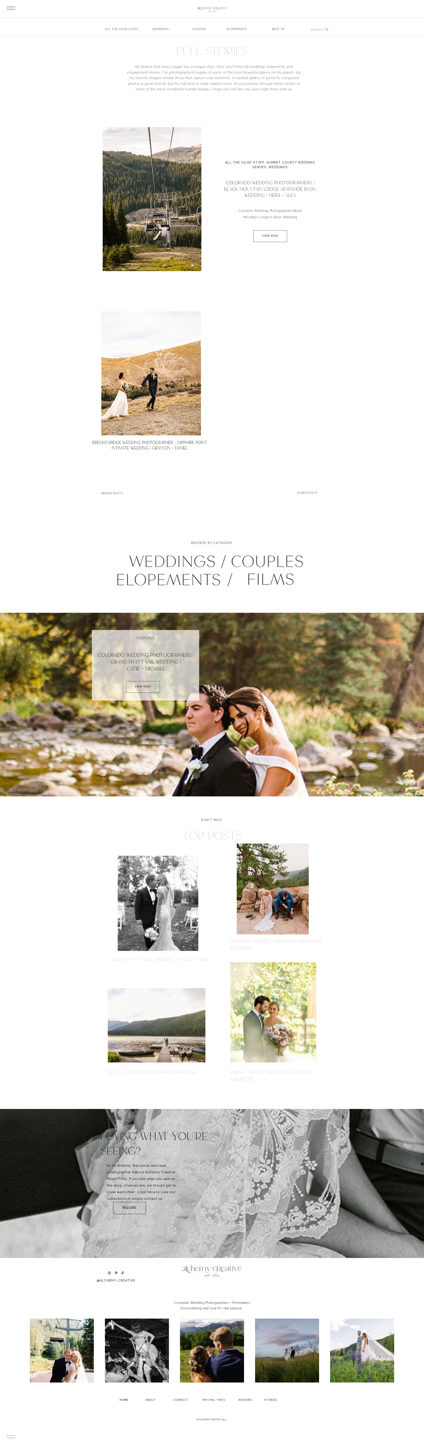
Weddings (278, 167)
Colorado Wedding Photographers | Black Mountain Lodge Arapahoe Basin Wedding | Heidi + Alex (270, 189)
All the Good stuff (244, 162)
